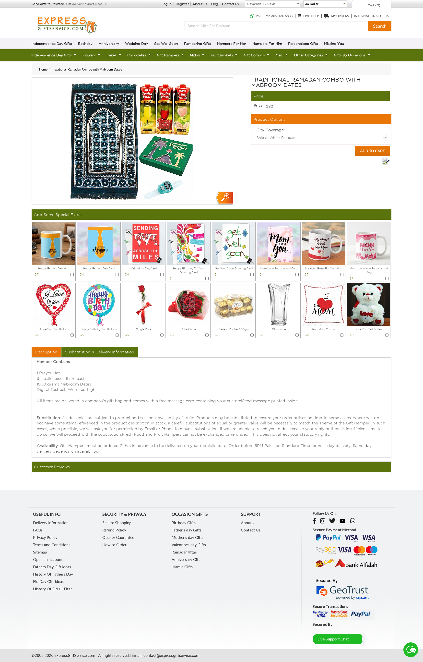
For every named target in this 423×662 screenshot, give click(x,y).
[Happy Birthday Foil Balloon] (98, 304)
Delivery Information (51, 522)
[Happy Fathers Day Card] (98, 243)
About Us (249, 522)
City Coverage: (271, 130)
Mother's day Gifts (187, 537)
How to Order (114, 544)
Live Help (311, 16)
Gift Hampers (168, 55)
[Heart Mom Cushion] (323, 304)
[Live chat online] (410, 649)
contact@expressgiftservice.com (171, 655)
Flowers (89, 55)
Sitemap (40, 552)
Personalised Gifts (303, 44)
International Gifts (371, 16)
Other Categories (308, 55)
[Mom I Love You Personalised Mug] (368, 243)
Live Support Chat (333, 639)
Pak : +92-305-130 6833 (274, 16)
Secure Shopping (116, 522)
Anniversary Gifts (186, 559)
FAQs (38, 530)
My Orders (340, 16)
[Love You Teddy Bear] (368, 304)
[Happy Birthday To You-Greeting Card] (188, 243)
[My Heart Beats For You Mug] (323, 243)
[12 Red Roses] (188, 304)
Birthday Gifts (184, 522)
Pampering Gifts (197, 44)
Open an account (48, 559)
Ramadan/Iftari (184, 552)
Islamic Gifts (182, 566)
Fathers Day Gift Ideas (52, 566)
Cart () (373, 5)
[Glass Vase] (278, 304)
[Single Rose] (143, 304)
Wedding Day (136, 44)
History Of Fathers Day (53, 574)
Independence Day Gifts (52, 44)
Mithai (195, 55)
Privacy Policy (45, 537)
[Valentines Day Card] (143, 243)
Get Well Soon (166, 44)
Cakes (111, 55)
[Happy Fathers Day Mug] (53, 243)
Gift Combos (254, 55)
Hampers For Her (231, 44)
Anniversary (109, 44)
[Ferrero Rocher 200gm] (233, 304)
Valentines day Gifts (189, 544)
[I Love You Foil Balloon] (53, 304)
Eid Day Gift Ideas (48, 581)
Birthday (85, 44)
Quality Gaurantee (118, 537)
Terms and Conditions (51, 544)
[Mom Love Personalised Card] (278, 243)
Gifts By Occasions (349, 55)
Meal (279, 55)
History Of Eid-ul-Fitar (52, 588)
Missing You (334, 44)
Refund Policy (114, 530)
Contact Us (250, 530)
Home (43, 69)
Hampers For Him (267, 44)
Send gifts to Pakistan (48, 3)
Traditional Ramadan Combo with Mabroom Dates (87, 69)
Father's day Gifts (186, 530)
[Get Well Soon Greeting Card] (233, 243)
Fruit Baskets (222, 55)
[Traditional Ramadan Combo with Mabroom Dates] (224, 198)
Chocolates (136, 55)
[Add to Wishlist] (386, 161)
